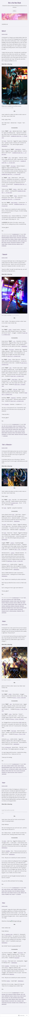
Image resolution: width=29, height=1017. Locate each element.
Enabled (15, 889)
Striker (12, 434)
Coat (24, 994)
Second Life (13, 242)
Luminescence (23, 240)
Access (7, 235)
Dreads (14, 429)
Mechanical (4, 607)
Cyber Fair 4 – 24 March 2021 (14, 356)
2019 (25, 887)
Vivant (13, 894)
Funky (22, 889)
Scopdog (12, 609)
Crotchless (21, 427)
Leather (16, 769)
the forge (14, 244)
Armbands (8, 599)
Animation (10, 426)
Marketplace (4, 146)
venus (17, 1002)
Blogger (23, 235)
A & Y (5, 961)
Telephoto (19, 611)
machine (3, 606)
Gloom (15, 189)
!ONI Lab (15, 389)
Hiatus (15, 196)
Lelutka (19, 604)
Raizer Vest (23, 607)
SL (21, 242)
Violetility (8, 851)
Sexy (16, 1000)
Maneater (17, 606)
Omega (19, 999)
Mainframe (8, 606)
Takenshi (17, 434)
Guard (23, 429)
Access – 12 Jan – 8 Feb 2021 (19, 697)
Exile (5, 508)
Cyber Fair (19, 237)
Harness (3, 431)
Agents (11, 235)
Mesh (23, 431)
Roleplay (7, 1000)
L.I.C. (14, 341)
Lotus (10, 714)
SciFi (8, 609)
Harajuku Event (14, 503)
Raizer (5, 242)
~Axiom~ (4, 621)
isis (9, 997)
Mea (3, 242)
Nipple (6, 432)
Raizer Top (18, 607)
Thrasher (25, 434)
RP (6, 609)
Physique (24, 999)
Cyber (6, 429)
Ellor (17, 429)
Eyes (9, 239)
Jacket (10, 431)
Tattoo (6, 244)
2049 (3, 235)
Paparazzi (13, 397)
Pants (15, 607)
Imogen (7, 431)
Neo (12, 770)
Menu (14, 10)
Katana (21, 997)
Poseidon (7, 404)
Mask (7, 770)
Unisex (16, 772)
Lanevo (12, 542)
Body (14, 427)
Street (9, 434)
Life (21, 431)
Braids (11, 767)
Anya (5, 599)
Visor (10, 894)
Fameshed (16, 957)
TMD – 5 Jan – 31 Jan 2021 (20, 549)
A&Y (11, 131)
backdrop (20, 426)
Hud (13, 891)
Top (25, 892)
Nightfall (8, 607)
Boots (15, 237)
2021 (25, 234)
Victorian (20, 772)
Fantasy (12, 239)
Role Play (4, 609)
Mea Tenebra (14, 202)
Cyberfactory (18, 149)
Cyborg (3, 239)
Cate (22, 994)
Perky (13, 432)
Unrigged (14, 1002)
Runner (8, 242)
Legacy (16, 431)
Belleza (15, 994)
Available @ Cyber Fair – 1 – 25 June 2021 (11, 174)
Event (6, 239)
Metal (3, 432)
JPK (10, 215)
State (9, 772)
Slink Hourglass (13, 611)
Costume (11, 601)
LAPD (19, 240)
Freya (18, 996)
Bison (9, 359)
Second (23, 432)
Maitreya (13, 606)
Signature (19, 1000)
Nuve (10, 499)
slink (19, 892)
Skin (7, 611)
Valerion (18, 244)
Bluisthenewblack (5, 237)
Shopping (18, 242)
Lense (23, 604)
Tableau (22, 892)
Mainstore (11, 974)
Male (17, 999)
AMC (9, 177)
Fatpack (7, 602)
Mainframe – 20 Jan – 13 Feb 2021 (15, 561)
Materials (22, 606)
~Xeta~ (3, 903)
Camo (17, 427)
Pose (15, 770)
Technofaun (4, 1002)
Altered (8, 765)
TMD (23, 611)
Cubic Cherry (14, 379)
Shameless (4, 434)
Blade (20, 235)
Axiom (19, 765)
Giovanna (11, 602)
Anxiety (8, 981)
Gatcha (19, 239)
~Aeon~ (4, 783)
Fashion (16, 239)
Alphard (4, 31)
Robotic (19, 432)
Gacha (22, 767)
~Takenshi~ (5, 254)
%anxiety (4, 994)
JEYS (9, 157)
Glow (6, 891)
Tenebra (10, 244)
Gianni (20, 429)
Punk (16, 432)
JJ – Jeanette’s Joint (8, 934)
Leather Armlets (11, 604)
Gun (26, 239)
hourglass (10, 891)
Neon (6, 892)
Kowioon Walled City (13, 240)
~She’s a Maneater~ (7, 444)
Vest (21, 244)
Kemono (3, 999)
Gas (25, 767)
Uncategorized (15, 234)
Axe (17, 426)
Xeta (24, 1002)
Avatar (14, 426)
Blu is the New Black (14, 3)
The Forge (13, 166)
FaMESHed (7, 996)
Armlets (12, 765)
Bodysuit (11, 237)
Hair (21, 602)
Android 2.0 (10, 994)
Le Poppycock (8, 747)
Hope (5, 769)
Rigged (11, 892)
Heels (24, 602)
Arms (12, 599)
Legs (19, 431)
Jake (12, 997)
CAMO (10, 329)
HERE (12, 504)
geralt (21, 996)
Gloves (15, 602)
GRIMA (18, 602)
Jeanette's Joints (16, 997)
